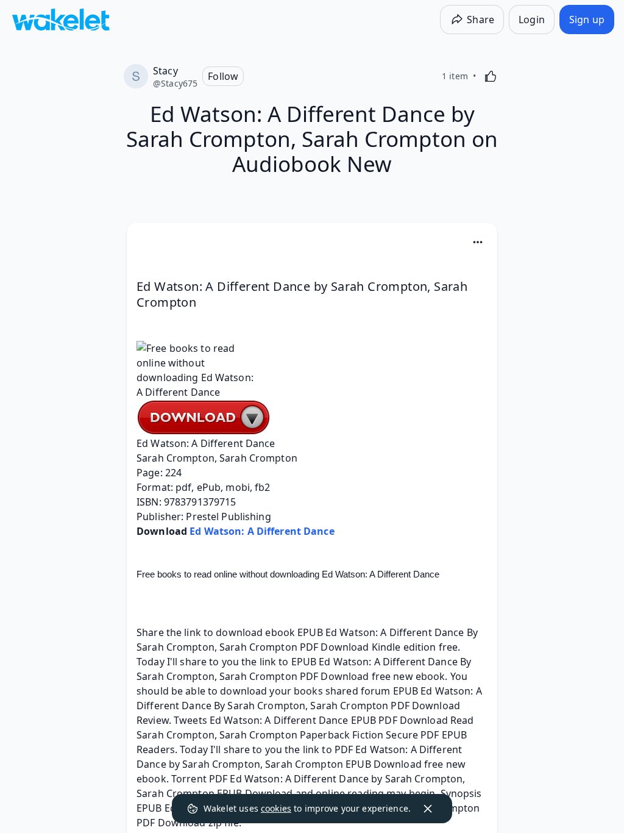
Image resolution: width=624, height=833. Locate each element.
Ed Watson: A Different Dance (262, 531)
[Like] (490, 76)
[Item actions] (478, 242)
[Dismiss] (428, 808)
